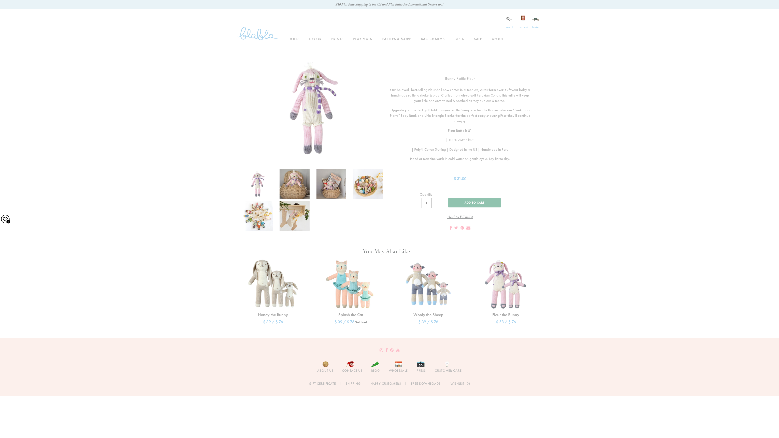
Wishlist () (460, 383)
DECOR (315, 38)
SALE (478, 38)
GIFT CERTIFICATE (322, 383)
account (523, 27)
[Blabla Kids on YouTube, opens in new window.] (397, 350)
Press (421, 370)
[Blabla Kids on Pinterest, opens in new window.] (392, 350)
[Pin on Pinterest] (462, 228)
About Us (325, 370)
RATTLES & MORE (396, 38)
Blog (375, 370)
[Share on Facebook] (451, 228)
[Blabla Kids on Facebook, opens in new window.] (386, 350)
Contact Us (352, 370)
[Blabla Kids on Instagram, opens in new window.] (381, 350)
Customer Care (448, 370)
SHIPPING (353, 383)
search (509, 27)
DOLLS (293, 38)
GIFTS (459, 38)
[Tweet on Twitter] (456, 228)
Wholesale (398, 370)
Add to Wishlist (460, 217)
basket (535, 27)
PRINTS (337, 38)
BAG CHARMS (433, 38)
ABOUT (498, 38)
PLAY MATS (362, 38)
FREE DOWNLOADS (426, 383)
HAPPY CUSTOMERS (386, 383)
